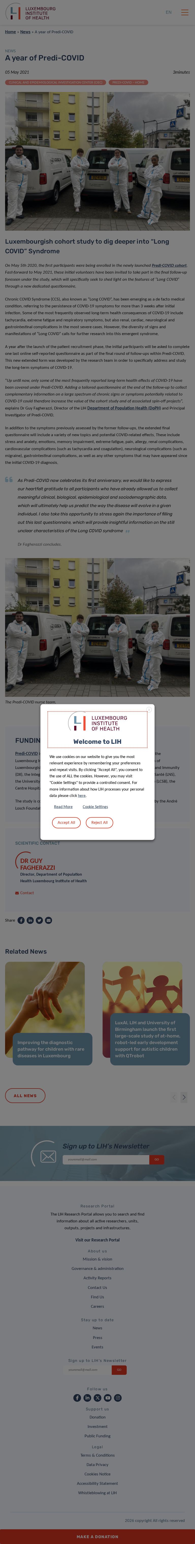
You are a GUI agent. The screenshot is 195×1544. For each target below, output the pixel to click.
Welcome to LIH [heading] (97, 741)
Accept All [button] (66, 822)
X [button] (149, 710)
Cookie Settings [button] (95, 807)
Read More (63, 807)
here (82, 796)
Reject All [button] (99, 822)
